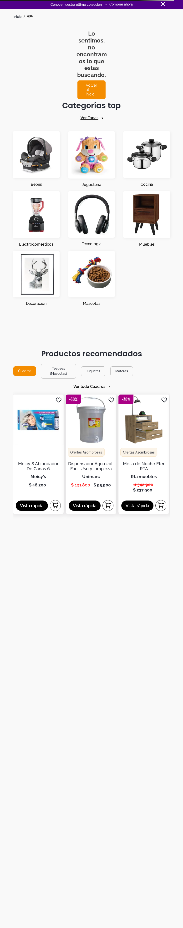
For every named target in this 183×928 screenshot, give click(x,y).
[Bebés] (36, 159)
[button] (32, 506)
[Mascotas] (91, 278)
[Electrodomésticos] (36, 219)
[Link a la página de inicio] (17, 17)
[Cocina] (146, 159)
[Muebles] (146, 219)
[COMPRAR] (55, 505)
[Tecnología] (91, 219)
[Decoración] (36, 278)
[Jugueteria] (91, 159)
